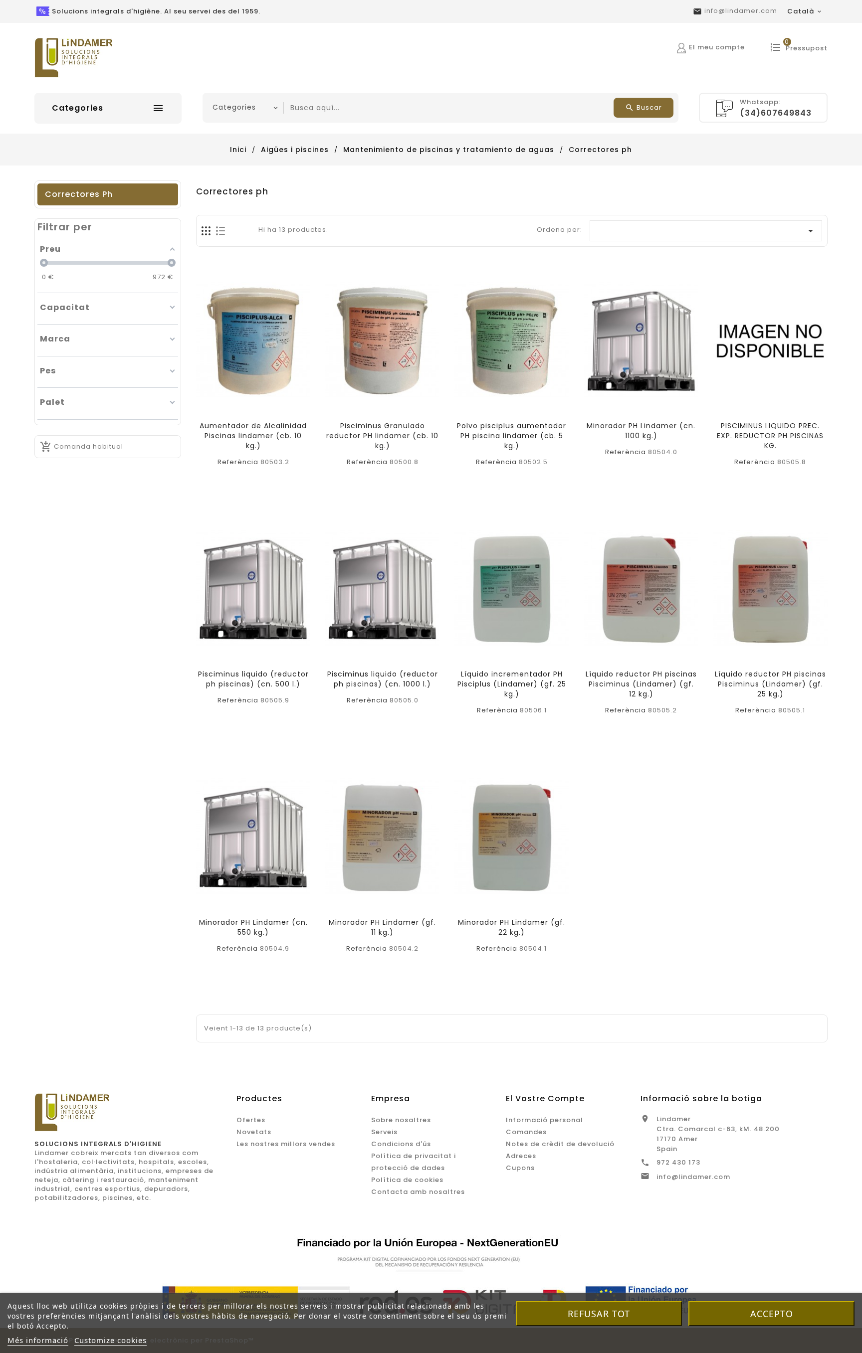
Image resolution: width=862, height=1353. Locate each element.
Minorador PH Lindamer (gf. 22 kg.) (511, 927)
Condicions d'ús (401, 1144)
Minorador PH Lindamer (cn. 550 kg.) (253, 927)
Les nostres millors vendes (285, 1144)
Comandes (526, 1132)
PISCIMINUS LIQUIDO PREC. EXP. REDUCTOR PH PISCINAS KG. (770, 436)
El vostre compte (545, 1098)
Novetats (253, 1132)
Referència (237, 462)
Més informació (37, 1340)
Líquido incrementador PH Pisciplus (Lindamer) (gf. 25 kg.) (511, 684)
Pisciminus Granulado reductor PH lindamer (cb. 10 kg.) (382, 436)
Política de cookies (407, 1179)
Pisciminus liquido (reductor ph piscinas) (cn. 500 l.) (253, 679)
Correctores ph (79, 194)
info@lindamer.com (740, 10)
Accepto (771, 1314)
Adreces (521, 1156)
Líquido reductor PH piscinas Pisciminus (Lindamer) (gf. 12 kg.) (641, 684)
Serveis (384, 1132)
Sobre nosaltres (401, 1120)
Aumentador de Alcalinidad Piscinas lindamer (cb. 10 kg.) (253, 436)
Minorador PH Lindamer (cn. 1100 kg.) (641, 431)
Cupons (520, 1168)
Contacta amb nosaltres (418, 1191)
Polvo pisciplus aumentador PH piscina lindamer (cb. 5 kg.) (511, 436)
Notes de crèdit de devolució (560, 1144)
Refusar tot (599, 1314)
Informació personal (544, 1120)
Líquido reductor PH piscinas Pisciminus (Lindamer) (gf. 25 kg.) (770, 684)
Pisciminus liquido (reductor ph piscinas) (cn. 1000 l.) (382, 679)
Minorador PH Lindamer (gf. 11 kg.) (382, 927)
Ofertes (250, 1120)
